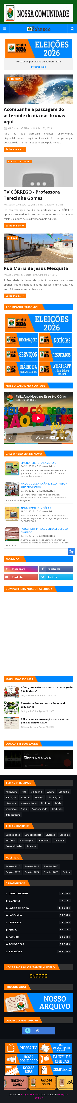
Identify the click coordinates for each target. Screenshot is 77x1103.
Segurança (11, 809)
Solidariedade (39, 809)
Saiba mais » (13, 149)
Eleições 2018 (32, 866)
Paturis (35, 937)
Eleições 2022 (13, 872)
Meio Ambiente (29, 803)
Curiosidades (13, 834)
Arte (24, 791)
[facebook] (56, 569)
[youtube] (21, 577)
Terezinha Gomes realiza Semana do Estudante (44, 705)
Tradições (57, 809)
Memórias (59, 840)
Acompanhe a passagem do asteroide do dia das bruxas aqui (34, 115)
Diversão (50, 834)
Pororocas (35, 944)
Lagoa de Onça (35, 908)
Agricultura (11, 791)
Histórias (10, 840)
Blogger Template (30, 1094)
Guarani (35, 900)
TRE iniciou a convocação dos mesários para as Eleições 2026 (45, 720)
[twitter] (56, 577)
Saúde (58, 803)
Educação (11, 797)
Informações (54, 797)
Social (24, 809)
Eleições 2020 (51, 866)
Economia (64, 791)
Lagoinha (35, 915)
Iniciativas (44, 840)
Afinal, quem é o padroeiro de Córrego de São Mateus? (47, 689)
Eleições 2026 (51, 872)
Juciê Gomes (12, 128)
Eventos (39, 797)
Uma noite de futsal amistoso (38, 462)
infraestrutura (13, 814)
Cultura (50, 791)
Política (66, 872)
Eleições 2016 (13, 866)
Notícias (45, 803)
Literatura (11, 803)
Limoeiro (35, 922)
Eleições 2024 (32, 872)
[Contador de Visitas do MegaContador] (38, 977)
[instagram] (21, 569)
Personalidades (14, 846)
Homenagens (27, 840)
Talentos (31, 846)
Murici (35, 929)
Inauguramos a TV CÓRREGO (37, 508)
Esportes (25, 797)
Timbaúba (35, 951)
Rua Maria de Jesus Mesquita (36, 268)
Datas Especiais (32, 834)
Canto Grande (35, 893)
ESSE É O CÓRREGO (16, 204)
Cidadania (36, 791)
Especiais (65, 834)
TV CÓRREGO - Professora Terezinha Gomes (32, 195)
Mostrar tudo (38, 66)
